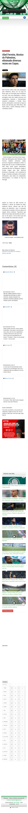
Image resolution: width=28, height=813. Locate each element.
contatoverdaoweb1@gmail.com (14, 800)
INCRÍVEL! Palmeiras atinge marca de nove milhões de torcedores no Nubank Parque (12, 593)
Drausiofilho (7, 307)
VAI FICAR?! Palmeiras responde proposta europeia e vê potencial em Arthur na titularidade (13, 527)
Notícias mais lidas (6, 253)
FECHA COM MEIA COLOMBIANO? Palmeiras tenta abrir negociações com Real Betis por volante (14, 499)
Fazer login (5, 18)
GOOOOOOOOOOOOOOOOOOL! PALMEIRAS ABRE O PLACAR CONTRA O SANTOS (13, 606)
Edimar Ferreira (8, 378)
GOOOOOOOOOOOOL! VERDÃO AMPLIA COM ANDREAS (12, 539)
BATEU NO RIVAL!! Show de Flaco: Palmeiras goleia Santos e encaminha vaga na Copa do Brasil (13, 580)
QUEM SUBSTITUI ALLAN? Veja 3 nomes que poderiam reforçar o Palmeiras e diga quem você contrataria (13, 513)
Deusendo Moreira (9, 272)
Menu (6, 11)
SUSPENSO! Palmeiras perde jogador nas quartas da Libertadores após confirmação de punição (13, 552)
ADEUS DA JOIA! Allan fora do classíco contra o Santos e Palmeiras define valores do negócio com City (13, 566)
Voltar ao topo (14, 807)
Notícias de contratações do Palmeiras (11, 251)
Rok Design (16, 802)
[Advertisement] (15, 2)
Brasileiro (5, 682)
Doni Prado (7, 345)
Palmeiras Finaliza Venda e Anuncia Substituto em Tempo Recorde (13, 486)
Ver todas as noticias (7, 610)
